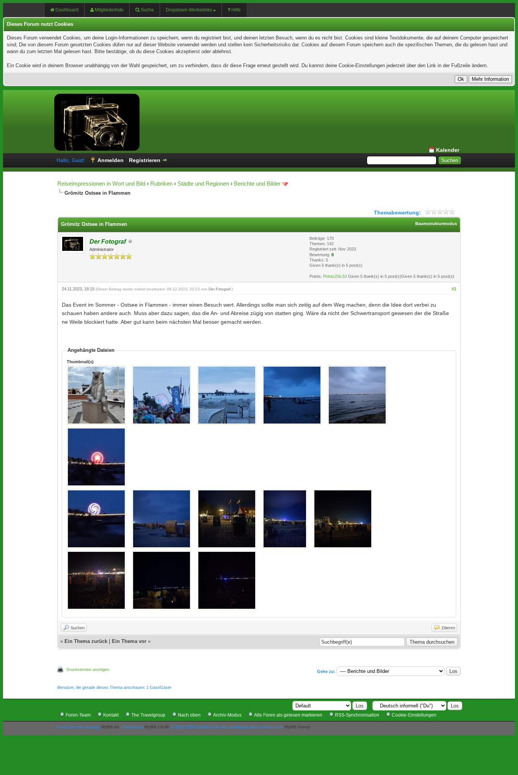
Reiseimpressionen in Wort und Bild (101, 183)
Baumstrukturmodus (436, 223)
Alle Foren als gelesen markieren (288, 715)
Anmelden (110, 160)
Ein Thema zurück (85, 641)
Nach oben (189, 715)
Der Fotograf (220, 289)
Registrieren (144, 160)
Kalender (447, 150)
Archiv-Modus (227, 715)
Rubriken (161, 183)
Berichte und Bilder (257, 183)
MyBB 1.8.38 (156, 727)
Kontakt (111, 715)
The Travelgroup (148, 715)
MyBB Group (297, 727)
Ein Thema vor (129, 641)
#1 (454, 289)
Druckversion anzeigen (87, 669)
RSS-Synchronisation (357, 715)
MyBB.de (110, 727)
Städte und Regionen (203, 183)
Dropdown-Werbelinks (189, 10)
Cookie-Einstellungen (414, 715)
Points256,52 (335, 276)
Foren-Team (78, 715)
